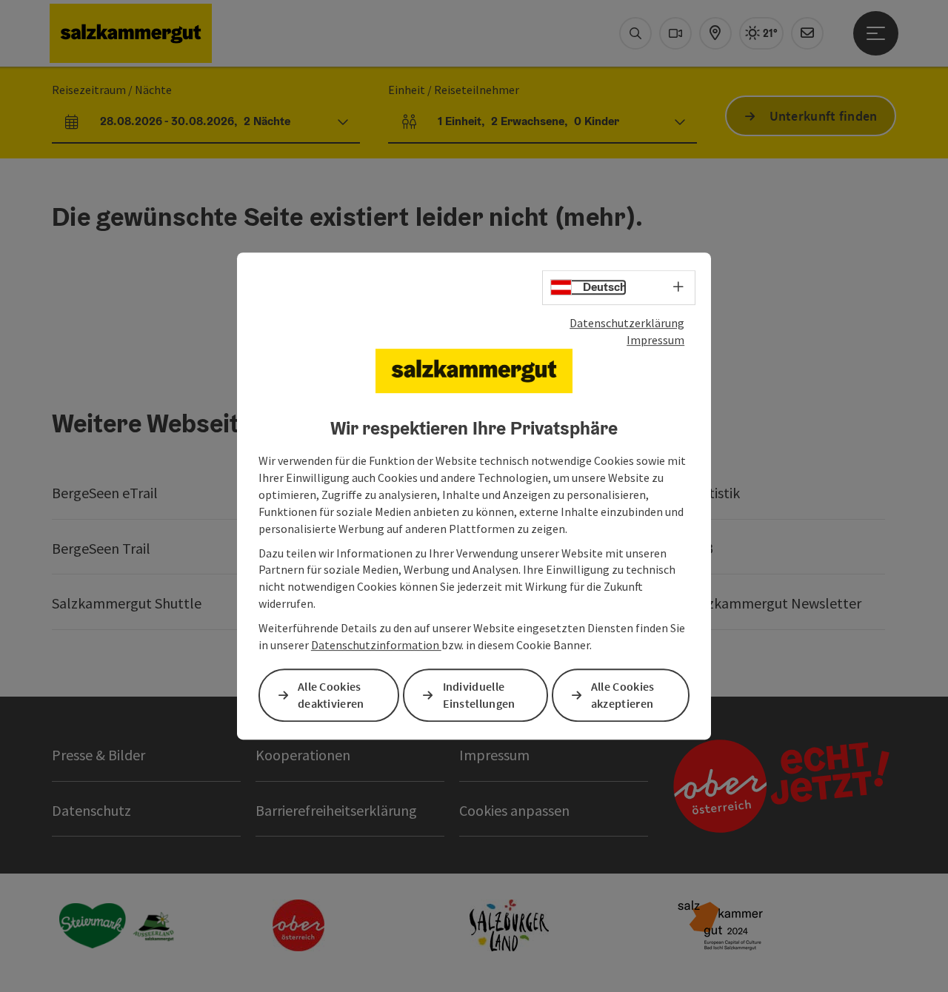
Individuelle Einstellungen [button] (479, 695)
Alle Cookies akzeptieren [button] (623, 695)
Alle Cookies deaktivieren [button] (331, 695)
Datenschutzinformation (376, 644)
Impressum (655, 339)
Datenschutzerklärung (627, 322)
